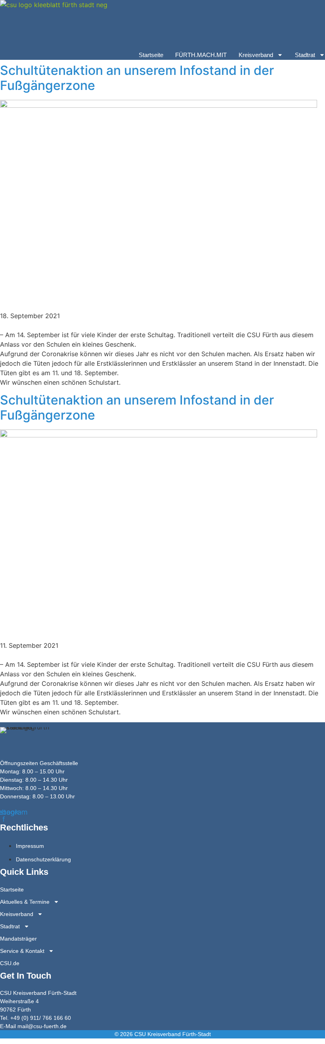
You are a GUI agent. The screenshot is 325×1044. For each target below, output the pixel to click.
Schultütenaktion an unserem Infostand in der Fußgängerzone (137, 78)
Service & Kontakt (22, 951)
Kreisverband (256, 55)
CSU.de (9, 963)
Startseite (151, 55)
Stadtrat (305, 55)
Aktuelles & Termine (25, 902)
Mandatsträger (18, 938)
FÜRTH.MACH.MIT (201, 55)
